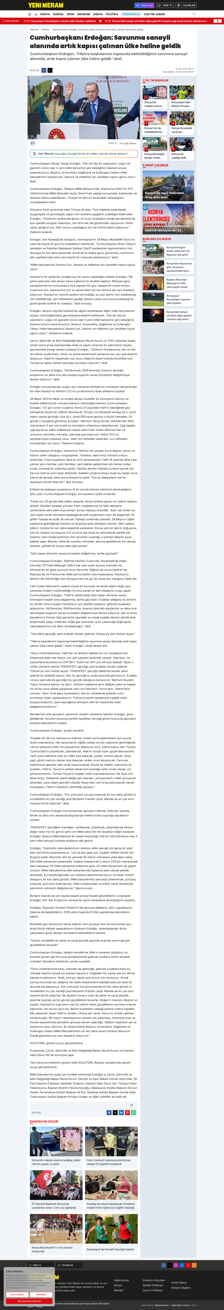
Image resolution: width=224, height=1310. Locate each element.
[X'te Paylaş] (50, 70)
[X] (169, 1265)
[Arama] (194, 14)
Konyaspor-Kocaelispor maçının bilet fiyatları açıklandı (60, 21)
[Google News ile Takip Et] (128, 143)
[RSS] (194, 1265)
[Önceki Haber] (215, 21)
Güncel (58, 14)
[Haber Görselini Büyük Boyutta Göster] (83, 107)
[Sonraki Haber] (220, 21)
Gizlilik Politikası (153, 1285)
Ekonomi (83, 14)
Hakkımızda (121, 1280)
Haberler (34, 29)
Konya (45, 14)
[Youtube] (188, 1265)
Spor (70, 14)
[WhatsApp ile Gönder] (133, 1112)
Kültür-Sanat (154, 14)
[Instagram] (175, 1265)
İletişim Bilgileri (181, 1287)
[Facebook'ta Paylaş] (43, 70)
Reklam (118, 1290)
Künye (118, 1285)
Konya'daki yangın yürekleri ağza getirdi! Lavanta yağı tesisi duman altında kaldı (156, 21)
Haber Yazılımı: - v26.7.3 (169, 1305)
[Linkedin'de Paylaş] (121, 1112)
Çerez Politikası (153, 1290)
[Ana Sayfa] (36, 14)
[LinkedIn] (182, 1265)
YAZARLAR (67, 1265)
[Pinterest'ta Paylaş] (127, 1112)
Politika (112, 14)
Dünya (98, 14)
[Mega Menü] (29, 14)
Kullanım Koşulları (154, 1280)
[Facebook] (163, 1265)
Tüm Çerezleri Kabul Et (29, 1301)
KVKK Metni (179, 1282)
